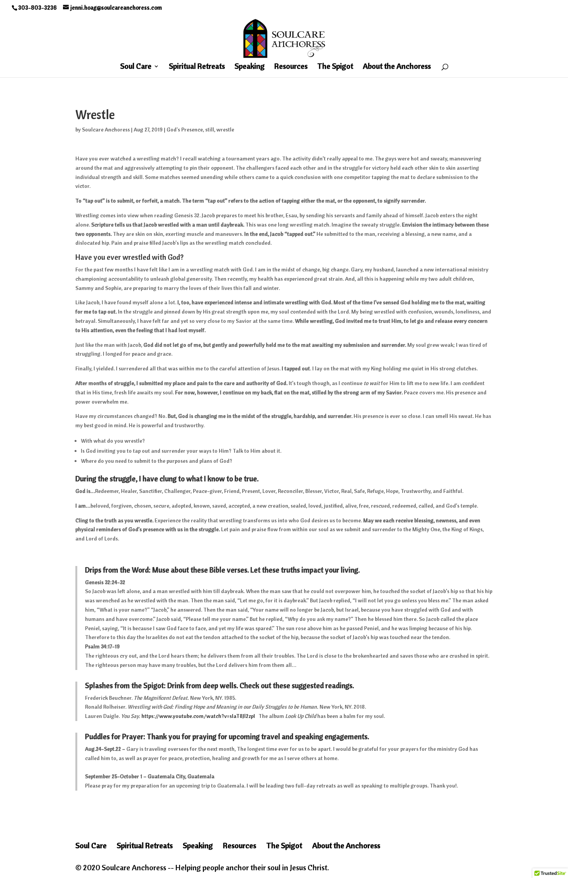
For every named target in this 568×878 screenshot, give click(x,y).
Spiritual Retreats (197, 67)
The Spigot (335, 67)
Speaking (250, 67)
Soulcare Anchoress (106, 129)
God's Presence (185, 129)
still (209, 129)
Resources (291, 67)
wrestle (225, 129)
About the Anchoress (397, 67)
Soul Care (135, 67)
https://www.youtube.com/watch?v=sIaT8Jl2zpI (198, 716)
